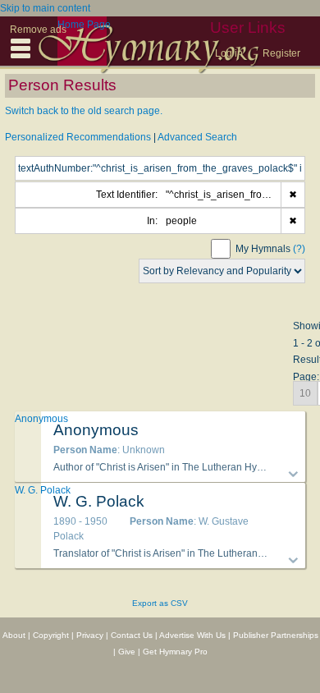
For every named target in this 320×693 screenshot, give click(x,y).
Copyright (51, 635)
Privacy (89, 635)
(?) (299, 249)
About (13, 635)
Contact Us (132, 635)
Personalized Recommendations (78, 137)
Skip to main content (45, 8)
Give (126, 651)
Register (281, 53)
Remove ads (38, 29)
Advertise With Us (192, 635)
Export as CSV (160, 603)
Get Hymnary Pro (175, 651)
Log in (229, 53)
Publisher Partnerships (275, 635)
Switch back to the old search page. (83, 111)
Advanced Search (197, 137)
